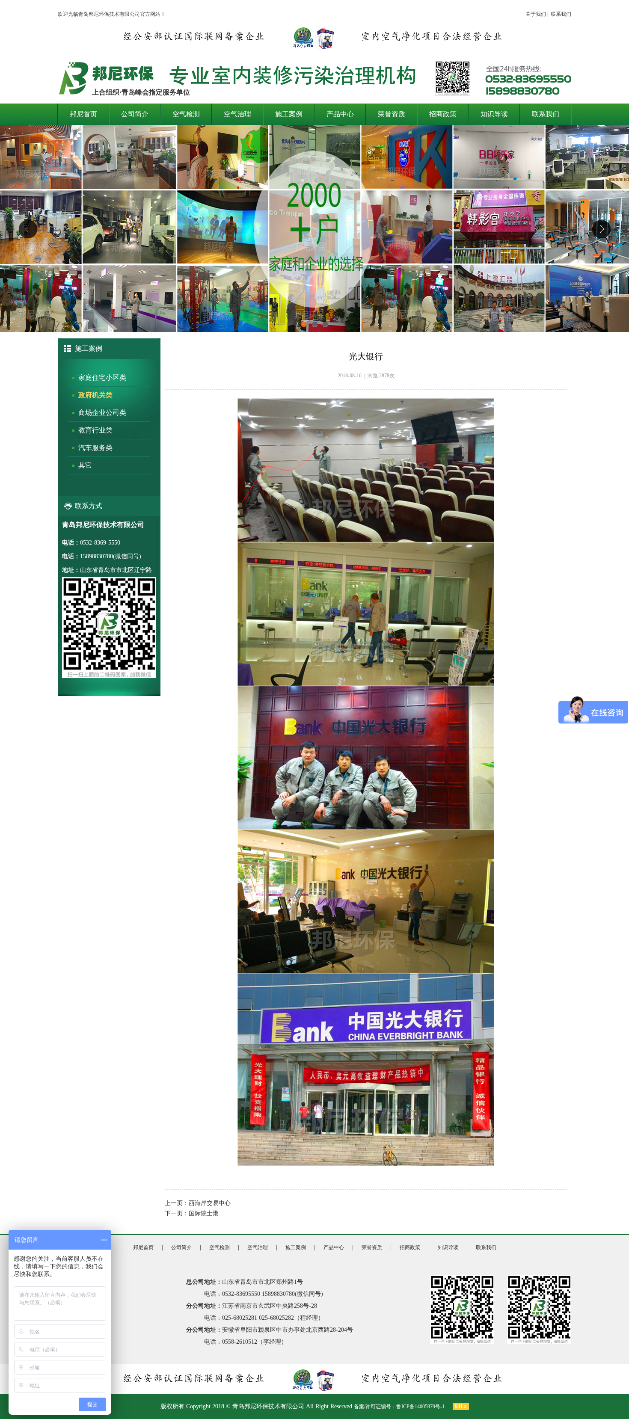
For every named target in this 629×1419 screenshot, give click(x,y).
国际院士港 (204, 1213)
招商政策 (443, 114)
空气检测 (186, 114)
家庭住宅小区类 (102, 377)
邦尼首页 (83, 114)
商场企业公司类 (102, 412)
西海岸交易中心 (210, 1203)
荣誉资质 (391, 114)
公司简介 (134, 114)
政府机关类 (95, 395)
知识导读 (494, 114)
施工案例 (289, 114)
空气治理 (237, 114)
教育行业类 (95, 430)
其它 (85, 465)
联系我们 (561, 14)
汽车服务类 (95, 447)
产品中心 (340, 114)
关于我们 (535, 14)
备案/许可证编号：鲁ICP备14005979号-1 (400, 1407)
